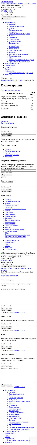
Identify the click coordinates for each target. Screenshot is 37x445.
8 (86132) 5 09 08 (7, 11)
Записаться (16, 90)
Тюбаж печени (14, 48)
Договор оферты (11, 249)
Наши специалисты (12, 63)
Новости (8, 67)
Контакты (8, 75)
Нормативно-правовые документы (21, 73)
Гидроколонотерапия (16, 26)
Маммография (14, 47)
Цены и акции (10, 65)
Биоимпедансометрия (16, 45)
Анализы (12, 24)
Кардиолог (13, 32)
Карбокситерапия (15, 41)
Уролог (11, 28)
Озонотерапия (14, 39)
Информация (9, 71)
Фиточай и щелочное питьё (18, 54)
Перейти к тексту (7, 2)
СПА (11, 58)
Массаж (11, 35)
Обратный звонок (19, 17)
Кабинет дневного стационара (19, 34)
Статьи (7, 69)
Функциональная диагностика (19, 61)
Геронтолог (13, 37)
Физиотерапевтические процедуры (21, 60)
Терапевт (12, 52)
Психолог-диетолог (16, 30)
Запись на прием (7, 17)
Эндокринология (15, 56)
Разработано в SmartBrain (9, 276)
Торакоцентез (13, 43)
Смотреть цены (6, 90)
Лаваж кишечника (15, 50)
